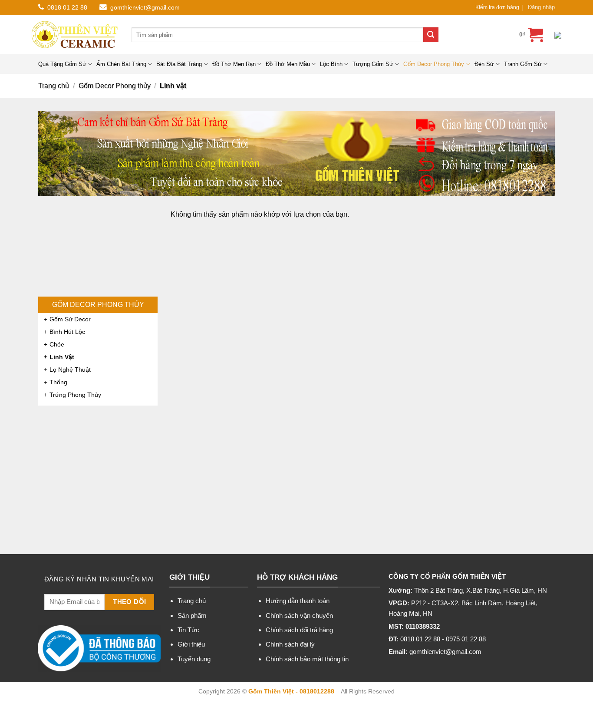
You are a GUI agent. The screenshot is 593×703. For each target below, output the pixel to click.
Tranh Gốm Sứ (523, 64)
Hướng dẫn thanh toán (297, 600)
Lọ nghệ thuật (70, 369)
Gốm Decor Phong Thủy (433, 64)
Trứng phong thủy (75, 394)
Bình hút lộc (67, 331)
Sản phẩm (192, 615)
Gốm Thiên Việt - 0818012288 (291, 691)
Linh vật (61, 356)
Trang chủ (53, 85)
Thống (58, 382)
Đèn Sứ (484, 64)
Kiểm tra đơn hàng (497, 7)
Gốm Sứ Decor (70, 319)
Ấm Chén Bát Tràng (121, 64)
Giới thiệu (191, 644)
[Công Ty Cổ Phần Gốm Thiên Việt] (75, 34)
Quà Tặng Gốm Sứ (62, 64)
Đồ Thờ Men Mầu (288, 64)
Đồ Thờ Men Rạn (234, 64)
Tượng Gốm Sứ (373, 64)
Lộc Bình (331, 64)
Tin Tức (188, 630)
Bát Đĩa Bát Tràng (179, 64)
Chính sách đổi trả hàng (299, 630)
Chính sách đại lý (290, 644)
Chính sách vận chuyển (299, 615)
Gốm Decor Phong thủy (115, 85)
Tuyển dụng (194, 659)
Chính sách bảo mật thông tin (307, 659)
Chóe (56, 344)
